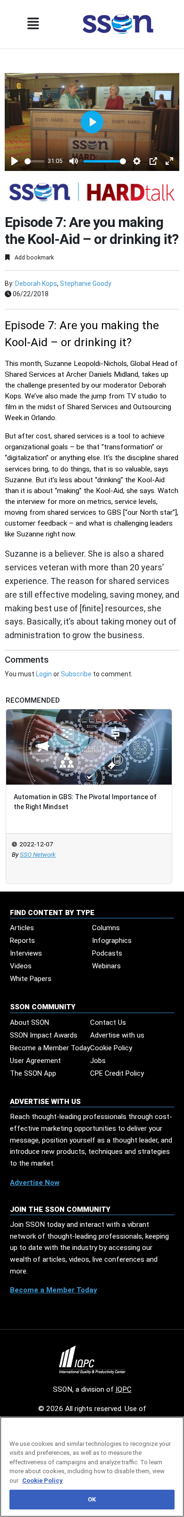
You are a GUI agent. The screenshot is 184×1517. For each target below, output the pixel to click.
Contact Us (108, 1022)
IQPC (124, 1389)
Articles (22, 928)
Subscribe (76, 674)
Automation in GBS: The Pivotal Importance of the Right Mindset (85, 802)
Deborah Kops (36, 283)
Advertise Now (34, 1182)
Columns (106, 928)
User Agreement (35, 1060)
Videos (21, 966)
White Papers (30, 978)
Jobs (98, 1060)
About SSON (29, 1022)
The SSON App (33, 1073)
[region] (92, 1467)
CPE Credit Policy (117, 1073)
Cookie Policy (111, 1048)
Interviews (26, 953)
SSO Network (38, 854)
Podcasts (107, 953)
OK (92, 1499)
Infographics (112, 940)
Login (44, 674)
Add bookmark (33, 257)
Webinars (106, 966)
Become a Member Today (50, 1048)
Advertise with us (117, 1035)
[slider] (34, 161)
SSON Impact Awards (43, 1035)
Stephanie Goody (85, 283)
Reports (22, 940)
